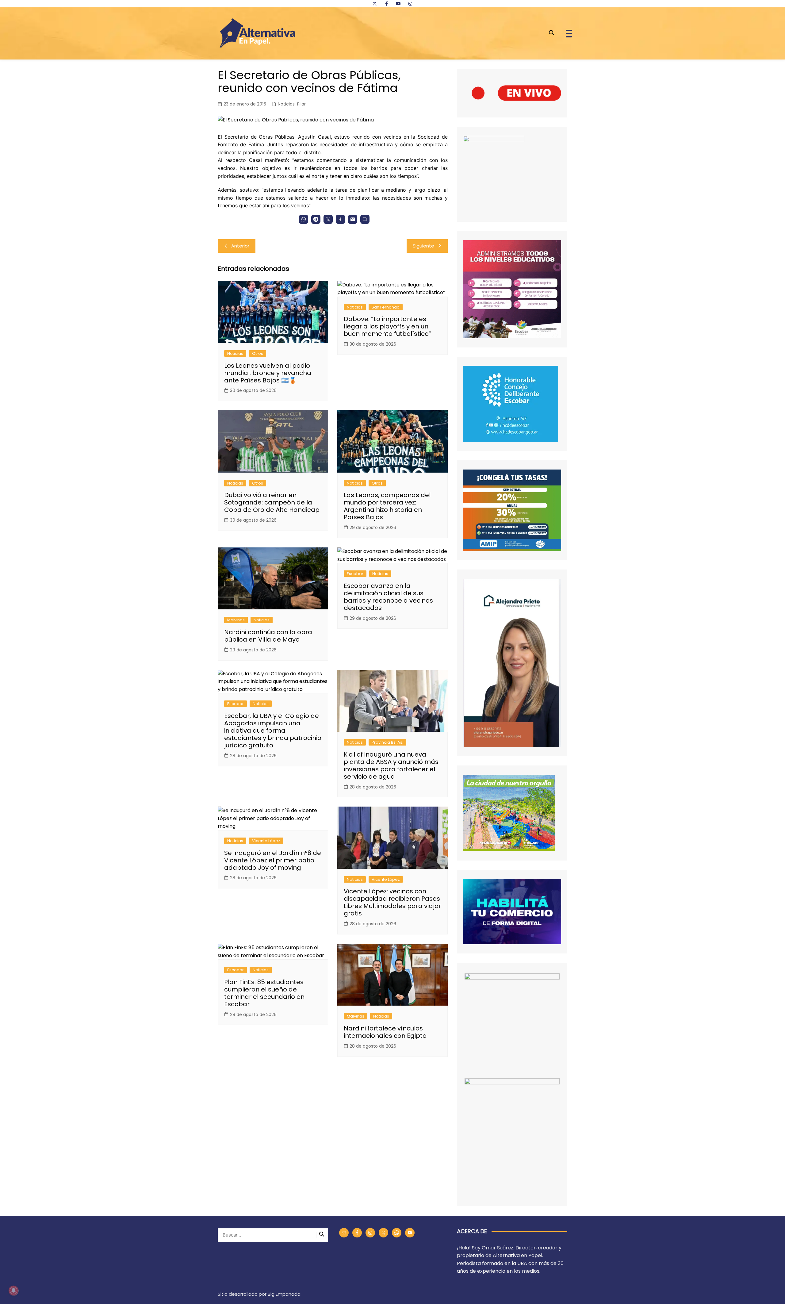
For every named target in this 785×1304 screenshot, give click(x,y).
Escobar (355, 574)
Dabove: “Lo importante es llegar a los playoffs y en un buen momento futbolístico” (387, 326)
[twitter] (375, 4)
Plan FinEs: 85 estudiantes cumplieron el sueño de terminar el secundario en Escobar (264, 993)
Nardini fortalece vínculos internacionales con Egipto (385, 1032)
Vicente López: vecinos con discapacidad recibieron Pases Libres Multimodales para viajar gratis (392, 902)
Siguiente (423, 246)
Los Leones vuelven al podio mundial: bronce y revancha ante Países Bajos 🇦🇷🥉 (267, 373)
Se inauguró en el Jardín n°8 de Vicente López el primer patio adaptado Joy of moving (272, 860)
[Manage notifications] (13, 1290)
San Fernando (386, 307)
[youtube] (398, 4)
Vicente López (266, 841)
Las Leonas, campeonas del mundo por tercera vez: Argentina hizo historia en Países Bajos (387, 506)
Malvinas (236, 620)
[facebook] (386, 4)
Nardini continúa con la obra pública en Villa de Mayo (268, 636)
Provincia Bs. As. (387, 742)
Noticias (286, 104)
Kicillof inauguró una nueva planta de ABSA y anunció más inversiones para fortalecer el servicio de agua (391, 765)
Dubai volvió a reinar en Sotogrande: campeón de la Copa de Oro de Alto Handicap (272, 502)
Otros (257, 353)
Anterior (240, 246)
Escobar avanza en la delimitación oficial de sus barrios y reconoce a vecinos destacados (388, 596)
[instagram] (410, 4)
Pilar (301, 104)
